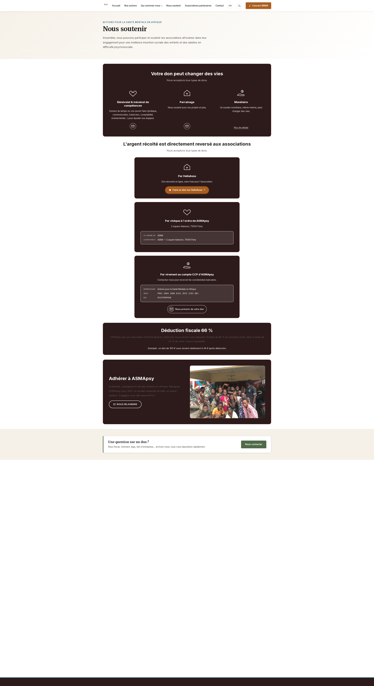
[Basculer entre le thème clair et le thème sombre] (239, 5)
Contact (219, 5)
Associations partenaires (198, 5)
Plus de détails (241, 127)
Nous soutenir (173, 5)
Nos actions (130, 5)
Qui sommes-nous (151, 5)
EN (230, 5)
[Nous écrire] (133, 126)
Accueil (116, 5)
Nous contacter (253, 444)
